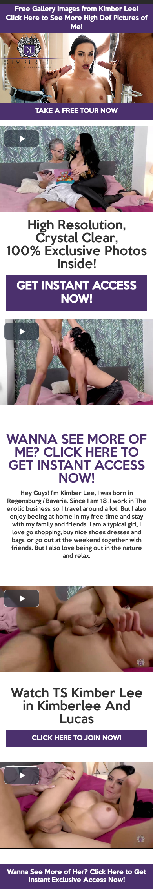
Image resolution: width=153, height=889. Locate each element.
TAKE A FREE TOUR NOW (76, 111)
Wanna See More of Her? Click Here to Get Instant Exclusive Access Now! (76, 876)
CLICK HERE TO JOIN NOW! (76, 738)
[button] (21, 138)
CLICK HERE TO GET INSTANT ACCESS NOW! (76, 466)
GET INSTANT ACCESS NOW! (76, 293)
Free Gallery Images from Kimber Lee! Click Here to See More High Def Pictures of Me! (77, 18)
